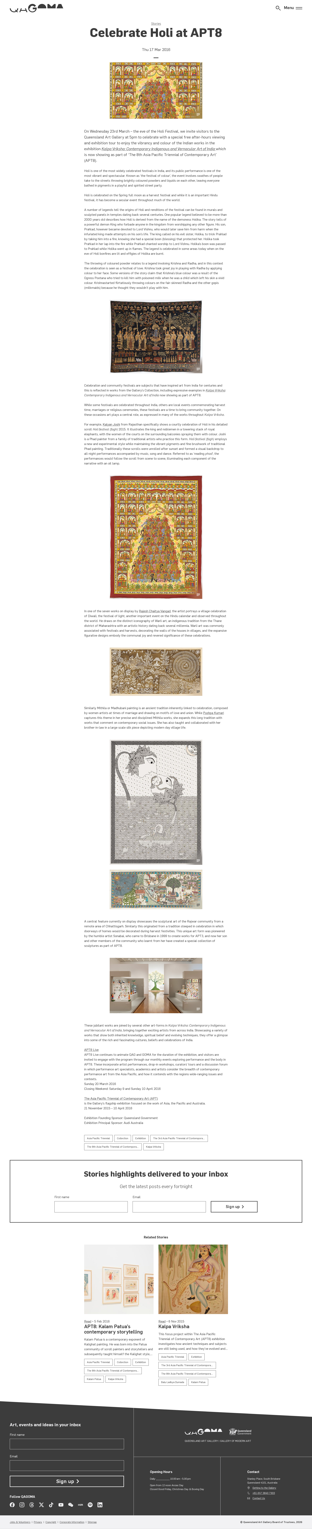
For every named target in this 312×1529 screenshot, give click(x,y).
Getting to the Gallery (264, 1487)
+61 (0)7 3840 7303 (264, 1493)
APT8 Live (91, 1050)
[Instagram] (22, 1504)
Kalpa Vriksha (215, 390)
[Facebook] (12, 1504)
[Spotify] (90, 1504)
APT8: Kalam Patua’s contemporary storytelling (113, 1329)
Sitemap (92, 1522)
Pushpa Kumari (213, 713)
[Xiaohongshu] (80, 1504)
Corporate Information (72, 1522)
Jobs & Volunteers (20, 1522)
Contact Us (259, 1498)
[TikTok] (51, 1504)
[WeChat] (70, 1504)
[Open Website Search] (278, 8)
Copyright (51, 1522)
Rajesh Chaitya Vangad (155, 611)
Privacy (38, 1522)
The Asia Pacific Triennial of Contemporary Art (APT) (121, 1098)
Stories (156, 23)
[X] (41, 1504)
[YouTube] (60, 1504)
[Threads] (31, 1504)
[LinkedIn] (100, 1504)
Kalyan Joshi (111, 424)
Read (87, 1321)
